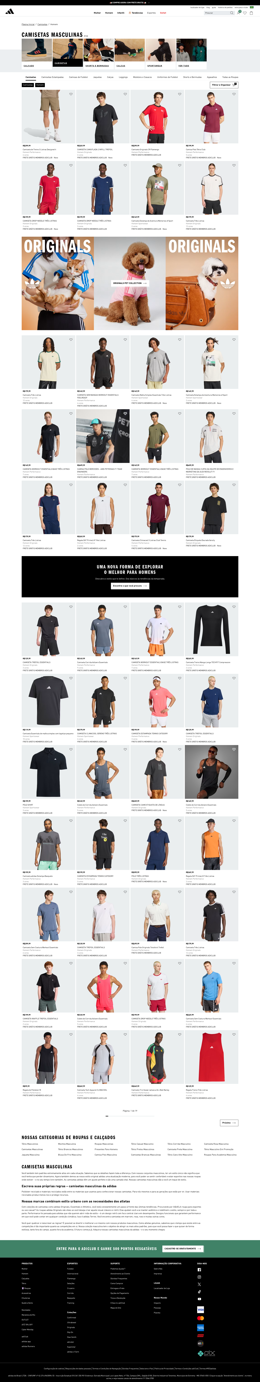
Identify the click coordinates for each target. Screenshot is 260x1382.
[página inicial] (9, 11)
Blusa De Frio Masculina (69, 1155)
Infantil (120, 13)
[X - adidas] (217, 1284)
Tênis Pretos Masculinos (142, 1149)
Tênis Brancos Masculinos (70, 1149)
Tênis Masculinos (30, 1144)
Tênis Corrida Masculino (179, 1144)
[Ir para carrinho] (251, 13)
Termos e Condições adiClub (186, 1369)
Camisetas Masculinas (32, 1149)
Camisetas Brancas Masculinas (146, 1155)
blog (208, 7)
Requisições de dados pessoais (78, 1369)
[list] (130, 77)
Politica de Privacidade (164, 1369)
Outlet (163, 13)
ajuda (214, 7)
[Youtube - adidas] (217, 1299)
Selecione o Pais (146, 1369)
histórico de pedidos (225, 7)
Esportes (151, 13)
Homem (109, 13)
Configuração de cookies (54, 1369)
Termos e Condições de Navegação (106, 1369)
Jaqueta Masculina (30, 1155)
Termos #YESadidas (208, 1369)
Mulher (97, 13)
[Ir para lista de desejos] (245, 13)
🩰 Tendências (136, 13)
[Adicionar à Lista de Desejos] (71, 94)
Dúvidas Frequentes (130, 1369)
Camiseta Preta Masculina (180, 1149)
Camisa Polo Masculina (106, 1155)
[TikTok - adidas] (217, 1292)
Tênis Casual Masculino (142, 1144)
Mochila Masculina (67, 1144)
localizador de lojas (197, 7)
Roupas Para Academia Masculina (220, 1155)
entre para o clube (241, 7)
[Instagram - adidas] (217, 1277)
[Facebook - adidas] (217, 1270)
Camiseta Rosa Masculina (216, 1144)
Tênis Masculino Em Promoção (218, 1149)
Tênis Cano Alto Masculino (180, 1155)
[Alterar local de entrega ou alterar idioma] (252, 7)
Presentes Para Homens (106, 1149)
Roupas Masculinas (104, 1144)
